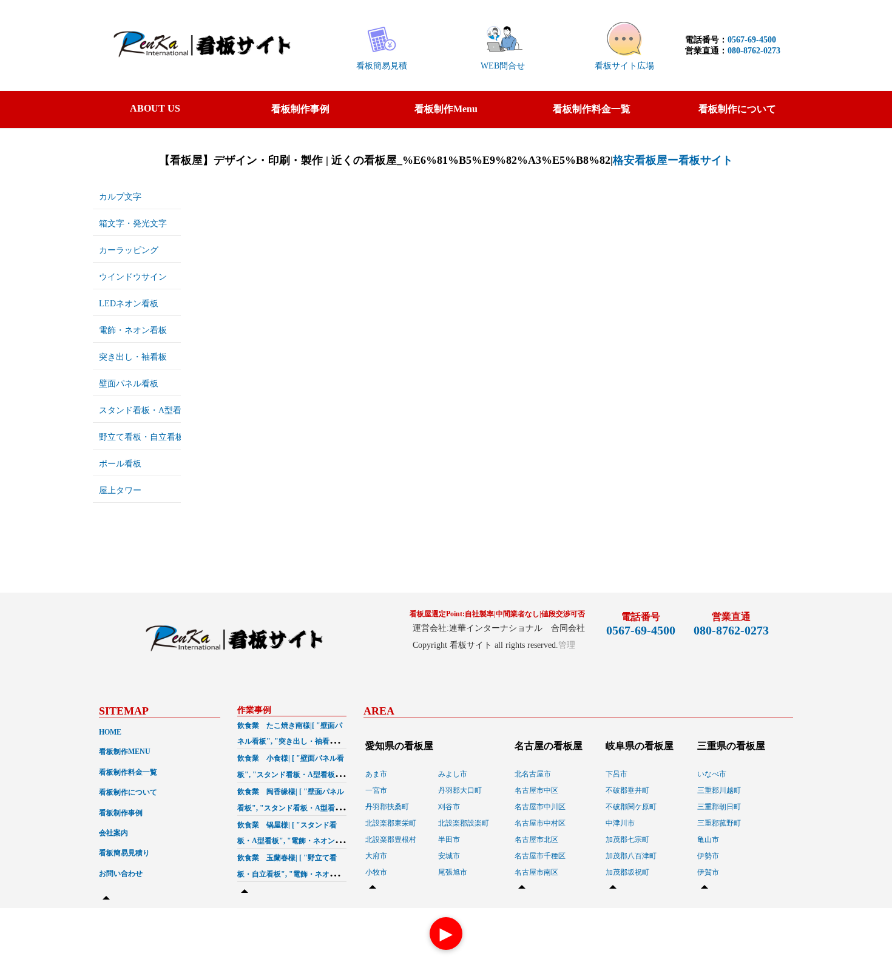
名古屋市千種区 (540, 856)
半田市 (449, 839)
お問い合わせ (121, 873)
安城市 (449, 856)
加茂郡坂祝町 (627, 872)
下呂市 (616, 774)
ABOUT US (155, 108)
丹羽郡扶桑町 (387, 807)
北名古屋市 (533, 774)
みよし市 (452, 774)
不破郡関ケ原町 (631, 807)
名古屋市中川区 (540, 807)
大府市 (376, 856)
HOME (110, 732)
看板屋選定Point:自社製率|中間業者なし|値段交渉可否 (497, 614)
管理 (566, 645)
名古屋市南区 (536, 872)
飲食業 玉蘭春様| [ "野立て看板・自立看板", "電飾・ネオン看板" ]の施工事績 (290, 874)
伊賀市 (708, 872)
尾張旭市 (452, 872)
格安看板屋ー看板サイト (673, 160)
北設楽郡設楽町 (463, 823)
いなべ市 (711, 774)
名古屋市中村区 (540, 823)
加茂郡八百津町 (631, 856)
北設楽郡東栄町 (390, 823)
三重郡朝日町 (719, 807)
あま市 (376, 774)
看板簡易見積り (124, 853)
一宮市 (376, 790)
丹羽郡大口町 (460, 790)
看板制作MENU (124, 751)
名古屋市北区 (536, 839)
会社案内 (113, 833)
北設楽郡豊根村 (390, 839)
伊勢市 (708, 856)
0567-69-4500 (752, 39)
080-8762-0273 (754, 50)
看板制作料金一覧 (591, 109)
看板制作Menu (446, 109)
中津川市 (620, 823)
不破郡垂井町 (627, 790)
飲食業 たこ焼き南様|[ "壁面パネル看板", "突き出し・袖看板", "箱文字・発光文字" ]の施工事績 (291, 741)
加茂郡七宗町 (627, 839)
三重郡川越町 (719, 790)
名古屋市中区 (536, 790)
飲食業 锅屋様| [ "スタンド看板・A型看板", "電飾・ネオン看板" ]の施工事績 (289, 841)
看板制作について (737, 109)
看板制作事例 (300, 109)
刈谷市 (449, 807)
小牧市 (376, 872)
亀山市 (708, 839)
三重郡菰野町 (719, 823)
